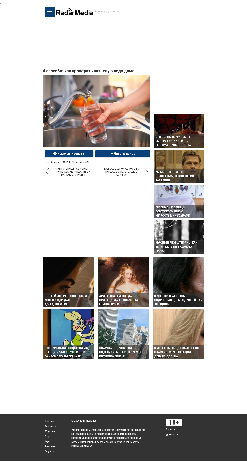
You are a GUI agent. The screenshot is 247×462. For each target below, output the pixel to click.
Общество (55, 162)
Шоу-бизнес (50, 446)
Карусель (49, 451)
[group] (96, 111)
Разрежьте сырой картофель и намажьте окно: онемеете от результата (122, 171)
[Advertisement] (123, 41)
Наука (47, 441)
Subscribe (173, 434)
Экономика (50, 426)
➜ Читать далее (123, 153)
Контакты (170, 429)
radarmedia (74, 12)
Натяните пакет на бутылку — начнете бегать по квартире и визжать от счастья (73, 171)
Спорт (47, 436)
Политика (49, 421)
